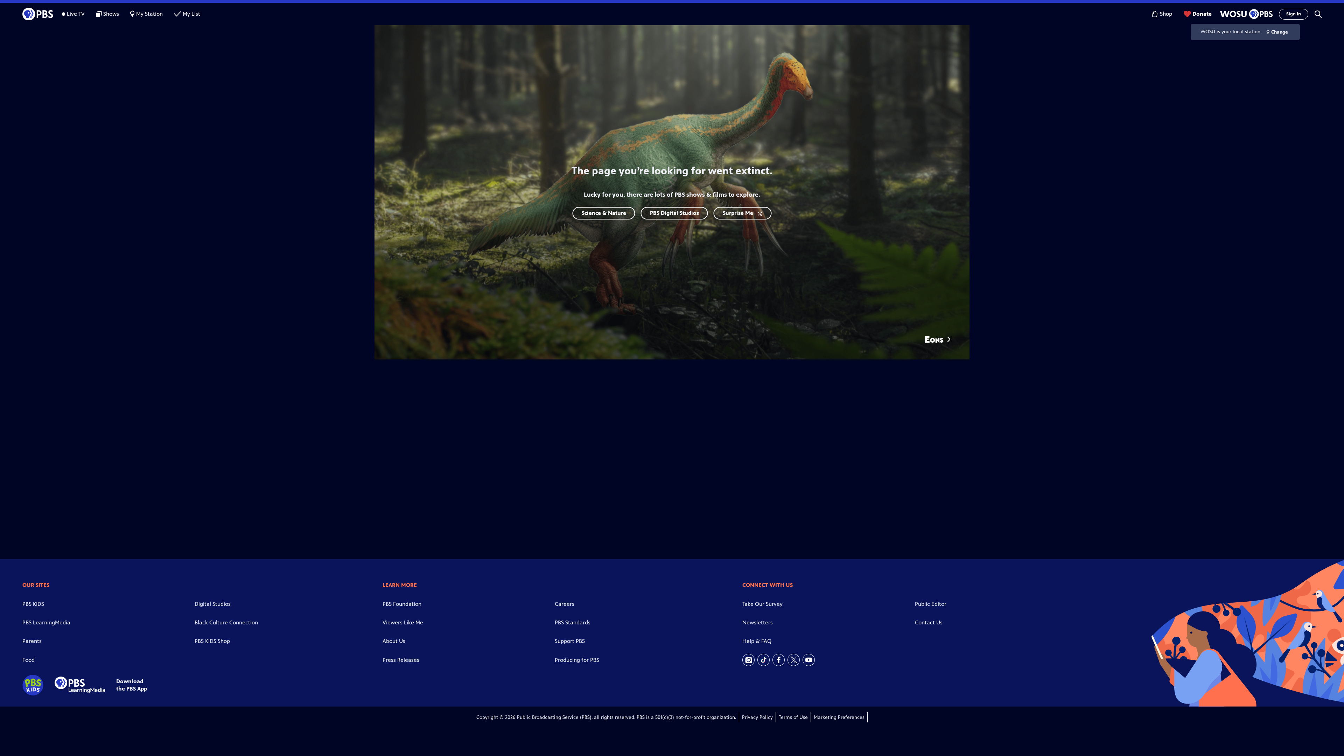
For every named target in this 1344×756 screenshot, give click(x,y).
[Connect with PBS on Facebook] (778, 660)
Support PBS (570, 641)
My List (191, 13)
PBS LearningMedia (46, 622)
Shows (111, 13)
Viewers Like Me (403, 622)
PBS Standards (572, 622)
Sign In (1293, 14)
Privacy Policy (757, 717)
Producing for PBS (577, 660)
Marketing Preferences (839, 717)
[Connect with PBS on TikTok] (763, 660)
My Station (149, 13)
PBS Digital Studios (674, 213)
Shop (1166, 13)
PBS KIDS (33, 604)
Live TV (76, 13)
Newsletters (757, 622)
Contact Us (929, 622)
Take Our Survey (762, 604)
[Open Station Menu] (1245, 14)
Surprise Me (738, 213)
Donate (1202, 13)
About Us (394, 641)
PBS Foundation (402, 604)
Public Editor (930, 604)
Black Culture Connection (226, 622)
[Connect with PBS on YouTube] (809, 660)
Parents (32, 641)
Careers (564, 604)
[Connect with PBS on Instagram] (748, 660)
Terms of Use (793, 717)
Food (28, 660)
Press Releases (401, 660)
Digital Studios (213, 604)
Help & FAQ (756, 641)
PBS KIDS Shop (212, 641)
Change (1279, 32)
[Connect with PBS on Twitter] (794, 660)
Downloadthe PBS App (131, 685)
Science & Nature (604, 213)
